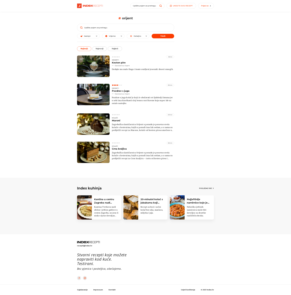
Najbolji (84, 49)
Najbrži (115, 49)
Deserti (115, 60)
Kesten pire (119, 62)
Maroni (116, 120)
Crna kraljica (119, 148)
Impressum (98, 290)
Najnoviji (99, 49)
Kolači (115, 118)
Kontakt (112, 290)
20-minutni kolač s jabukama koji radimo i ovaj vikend (152, 202)
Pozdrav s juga (120, 91)
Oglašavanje (82, 290)
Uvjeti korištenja (188, 290)
